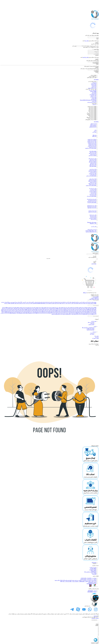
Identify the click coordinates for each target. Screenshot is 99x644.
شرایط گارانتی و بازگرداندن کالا (88, 327)
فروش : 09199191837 (92, 590)
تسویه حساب (93, 263)
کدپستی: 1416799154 (92, 582)
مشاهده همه (96, 79)
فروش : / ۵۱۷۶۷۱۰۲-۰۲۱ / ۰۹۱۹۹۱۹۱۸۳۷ (88, 579)
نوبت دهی (92, 323)
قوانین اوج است (85, 57)
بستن (97, 624)
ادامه (97, 64)
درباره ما (94, 331)
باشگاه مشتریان (93, 568)
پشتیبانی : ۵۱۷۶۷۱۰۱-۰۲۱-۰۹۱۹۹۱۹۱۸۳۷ (88, 578)
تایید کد (97, 72)
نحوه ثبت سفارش (93, 567)
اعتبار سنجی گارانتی (90, 328)
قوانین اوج (86, 40)
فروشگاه (85, 292)
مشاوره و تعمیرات (92, 569)
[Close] (98, 10)
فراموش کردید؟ (95, 62)
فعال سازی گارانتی (90, 329)
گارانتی (95, 326)
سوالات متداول (93, 570)
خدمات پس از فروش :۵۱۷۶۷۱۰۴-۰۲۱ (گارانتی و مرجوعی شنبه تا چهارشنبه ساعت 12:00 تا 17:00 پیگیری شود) (75, 580)
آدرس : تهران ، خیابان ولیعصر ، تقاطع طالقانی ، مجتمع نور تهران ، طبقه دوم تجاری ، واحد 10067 (78, 581)
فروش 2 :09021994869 (91, 591)
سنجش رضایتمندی (95, 618)
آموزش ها (94, 574)
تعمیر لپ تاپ (93, 321)
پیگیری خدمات (91, 324)
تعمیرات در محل (91, 322)
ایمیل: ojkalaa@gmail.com (91, 583)
